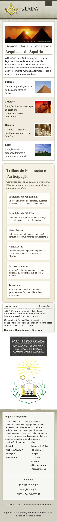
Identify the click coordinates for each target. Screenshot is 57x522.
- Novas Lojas (38, 465)
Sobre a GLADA (39, 446)
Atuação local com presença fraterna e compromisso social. (15, 150)
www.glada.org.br (28, 489)
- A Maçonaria (12, 457)
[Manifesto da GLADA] (28, 346)
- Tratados (36, 457)
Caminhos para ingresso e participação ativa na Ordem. (18, 87)
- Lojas (34, 453)
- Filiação (10, 453)
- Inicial (9, 446)
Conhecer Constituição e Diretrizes (23, 330)
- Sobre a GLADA (14, 450)
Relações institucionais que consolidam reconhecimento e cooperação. (19, 109)
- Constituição (38, 469)
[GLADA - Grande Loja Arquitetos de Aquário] (11, 9)
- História (36, 450)
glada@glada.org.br (28, 484)
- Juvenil (35, 461)
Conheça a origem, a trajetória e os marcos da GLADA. (18, 130)
